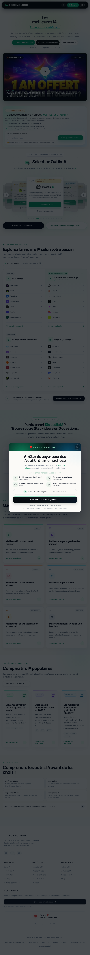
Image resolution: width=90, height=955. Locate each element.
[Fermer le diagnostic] (77, 447)
